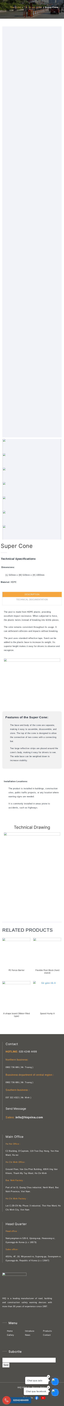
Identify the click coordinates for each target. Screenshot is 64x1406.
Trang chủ (15, 7)
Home (10, 1331)
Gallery (10, 1335)
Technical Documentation (32, 599)
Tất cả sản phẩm (33, 7)
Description (32, 594)
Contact (47, 1335)
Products (47, 1331)
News (27, 1335)
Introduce (29, 1331)
